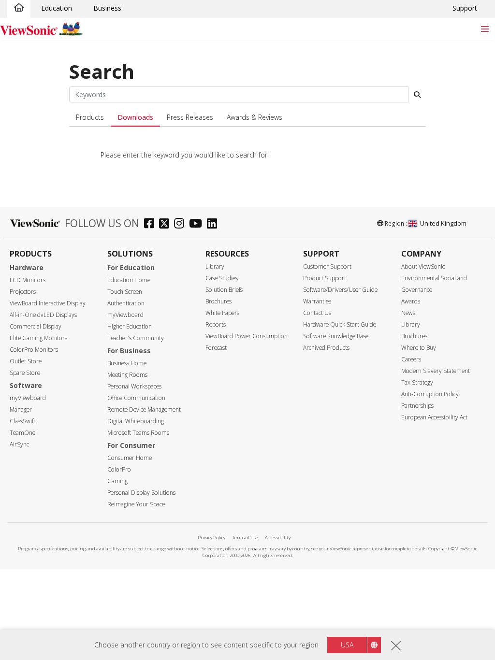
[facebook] (151, 224)
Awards (410, 301)
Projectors (23, 291)
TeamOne (22, 433)
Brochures (218, 301)
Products (90, 117)
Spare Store (25, 373)
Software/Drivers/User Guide (340, 290)
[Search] (417, 94)
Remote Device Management (144, 409)
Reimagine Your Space (136, 504)
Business (107, 8)
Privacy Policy (211, 537)
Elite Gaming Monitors (38, 338)
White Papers (222, 313)
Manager (21, 409)
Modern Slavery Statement (435, 371)
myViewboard (28, 398)
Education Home (128, 280)
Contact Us (317, 313)
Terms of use (245, 537)
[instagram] (181, 224)
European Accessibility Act (434, 417)
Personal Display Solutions (141, 492)
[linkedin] (214, 224)
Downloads (135, 117)
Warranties (317, 301)
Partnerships (417, 406)
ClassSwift (22, 421)
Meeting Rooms (127, 375)
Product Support (324, 278)
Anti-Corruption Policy (430, 394)
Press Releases (190, 117)
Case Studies (221, 278)
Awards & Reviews (254, 117)
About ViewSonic (423, 266)
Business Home (126, 363)
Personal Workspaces (134, 386)
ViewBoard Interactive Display (48, 303)
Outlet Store (26, 361)
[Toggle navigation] (484, 29)
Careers (411, 359)
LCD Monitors (27, 280)
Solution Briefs (224, 290)
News (408, 313)
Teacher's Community (135, 338)
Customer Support (327, 266)
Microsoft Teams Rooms (138, 433)
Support (464, 8)
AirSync (19, 444)
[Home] (18, 8)
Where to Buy (418, 348)
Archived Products (326, 348)
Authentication (126, 303)
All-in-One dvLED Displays (43, 315)
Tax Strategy (417, 382)
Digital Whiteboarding (135, 421)
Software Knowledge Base (335, 336)
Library (214, 266)
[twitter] (166, 224)
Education (56, 8)
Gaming (117, 481)
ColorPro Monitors (34, 349)
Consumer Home (129, 458)
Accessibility (278, 537)
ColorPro (119, 469)
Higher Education (129, 326)
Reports (215, 324)
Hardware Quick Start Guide (339, 324)
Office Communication (136, 398)
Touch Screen (124, 291)
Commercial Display (35, 326)
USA (347, 644)
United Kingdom (443, 223)
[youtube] (198, 224)
